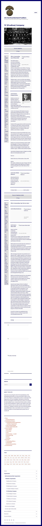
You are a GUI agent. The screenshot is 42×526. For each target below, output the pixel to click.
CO (8, 457)
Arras (7, 432)
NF (22, 462)
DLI (5, 459)
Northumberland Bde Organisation (13, 422)
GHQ (14, 459)
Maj (11, 462)
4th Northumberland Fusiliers (15, 18)
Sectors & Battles (8, 428)
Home (6, 418)
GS (20, 459)
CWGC (22, 457)
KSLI (25, 459)
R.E (5, 464)
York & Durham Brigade (11, 425)
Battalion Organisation (12, 423)
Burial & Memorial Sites (11, 444)
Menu (35, 12)
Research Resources (10, 419)
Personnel (7, 439)
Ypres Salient (9, 429)
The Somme (8, 431)
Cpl (16, 457)
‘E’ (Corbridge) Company (11, 493)
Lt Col (8, 462)
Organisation (7, 473)
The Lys (7, 436)
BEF (18, 455)
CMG (6, 457)
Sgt (19, 464)
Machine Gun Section (10, 503)
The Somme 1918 (9, 435)
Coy (13, 457)
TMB (26, 464)
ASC (9, 455)
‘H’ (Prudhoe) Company (11, 501)
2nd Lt (6, 455)
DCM (26, 457)
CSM (19, 457)
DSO (8, 459)
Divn (29, 457)
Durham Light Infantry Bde (11, 426)
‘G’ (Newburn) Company (11, 498)
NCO (19, 462)
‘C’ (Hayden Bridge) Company (12, 488)
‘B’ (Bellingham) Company (11, 486)
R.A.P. (27, 462)
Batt (12, 455)
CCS (29, 455)
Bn (20, 455)
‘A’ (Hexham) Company (10, 483)
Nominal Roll (9, 442)
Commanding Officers (10, 441)
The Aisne (8, 438)
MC (13, 462)
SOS (22, 464)
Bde (15, 455)
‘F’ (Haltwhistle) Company (11, 496)
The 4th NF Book (8, 445)
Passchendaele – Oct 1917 (11, 433)
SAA (17, 464)
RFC (11, 464)
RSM (14, 464)
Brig (23, 455)
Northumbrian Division (10, 421)
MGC (16, 462)
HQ (22, 459)
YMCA (29, 464)
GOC (17, 459)
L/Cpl (28, 459)
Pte (24, 462)
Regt (8, 464)
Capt (26, 455)
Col (10, 457)
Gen (11, 459)
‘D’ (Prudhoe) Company (11, 491)
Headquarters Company (11, 481)
